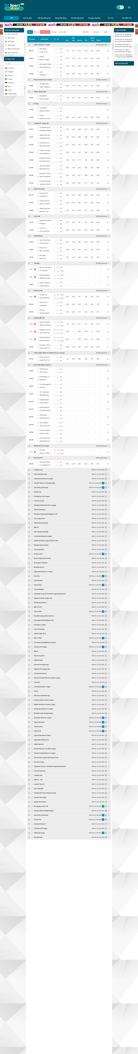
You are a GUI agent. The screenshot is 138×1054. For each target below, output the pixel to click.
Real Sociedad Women (45, 176)
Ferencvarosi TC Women (45, 348)
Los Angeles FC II (45, 465)
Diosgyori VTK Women (45, 345)
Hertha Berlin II (44, 403)
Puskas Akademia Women (45, 322)
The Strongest (44, 243)
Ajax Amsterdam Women (45, 166)
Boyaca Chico (44, 193)
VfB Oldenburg (44, 395)
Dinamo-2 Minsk (45, 453)
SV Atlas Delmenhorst (45, 430)
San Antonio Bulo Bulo (45, 240)
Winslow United (44, 111)
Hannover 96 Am (45, 426)
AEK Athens (43, 49)
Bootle (42, 115)
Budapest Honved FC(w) (45, 330)
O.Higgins (43, 223)
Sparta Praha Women (45, 135)
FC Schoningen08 (45, 384)
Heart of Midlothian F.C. (45, 87)
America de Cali (44, 201)
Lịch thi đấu (27, 18)
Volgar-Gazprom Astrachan (45, 283)
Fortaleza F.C (44, 196)
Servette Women (45, 138)
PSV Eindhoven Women (45, 143)
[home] (14, 7)
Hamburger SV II (45, 418)
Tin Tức (111, 18)
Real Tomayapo (44, 251)
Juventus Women (45, 184)
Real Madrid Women (45, 169)
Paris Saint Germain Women (45, 161)
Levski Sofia (43, 52)
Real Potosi (43, 248)
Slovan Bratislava (45, 67)
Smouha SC (43, 295)
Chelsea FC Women (45, 173)
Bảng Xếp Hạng (61, 18)
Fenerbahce (43, 75)
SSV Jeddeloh (44, 423)
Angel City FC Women (45, 360)
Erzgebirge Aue (44, 400)
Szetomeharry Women (45, 337)
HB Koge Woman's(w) (45, 146)
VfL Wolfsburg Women (45, 127)
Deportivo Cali (44, 211)
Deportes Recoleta (45, 220)
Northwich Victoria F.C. (45, 118)
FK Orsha (42, 450)
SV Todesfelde (44, 392)
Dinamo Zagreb (44, 59)
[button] (86, 32)
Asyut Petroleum (45, 298)
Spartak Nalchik (44, 286)
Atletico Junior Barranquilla (45, 204)
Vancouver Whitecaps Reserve (45, 462)
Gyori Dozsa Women (45, 333)
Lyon (41, 72)
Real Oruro (43, 258)
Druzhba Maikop (45, 275)
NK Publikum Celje (45, 64)
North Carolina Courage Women (45, 357)
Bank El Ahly (43, 302)
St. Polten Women (45, 181)
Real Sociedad (44, 99)
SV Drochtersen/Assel (45, 438)
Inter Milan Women (45, 130)
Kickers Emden (44, 433)
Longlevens (43, 108)
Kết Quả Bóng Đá (44, 18)
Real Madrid (43, 96)
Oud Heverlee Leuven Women (45, 153)
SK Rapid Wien (44, 84)
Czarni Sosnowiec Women (45, 150)
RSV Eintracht (44, 369)
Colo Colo (43, 228)
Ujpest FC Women (45, 325)
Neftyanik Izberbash (45, 278)
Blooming (43, 255)
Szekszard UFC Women (45, 340)
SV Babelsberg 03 (45, 410)
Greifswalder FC (45, 407)
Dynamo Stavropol (45, 267)
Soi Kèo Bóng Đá (77, 18)
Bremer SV (43, 380)
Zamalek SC (43, 305)
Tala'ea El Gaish (44, 313)
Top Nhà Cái (126, 18)
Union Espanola (44, 231)
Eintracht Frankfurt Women (45, 158)
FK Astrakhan (44, 270)
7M (11, 18)
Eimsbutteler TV (44, 377)
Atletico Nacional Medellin (45, 208)
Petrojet (42, 310)
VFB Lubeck (43, 415)
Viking (41, 56)
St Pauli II (42, 387)
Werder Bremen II (45, 441)
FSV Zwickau (44, 372)
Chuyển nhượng (94, 18)
